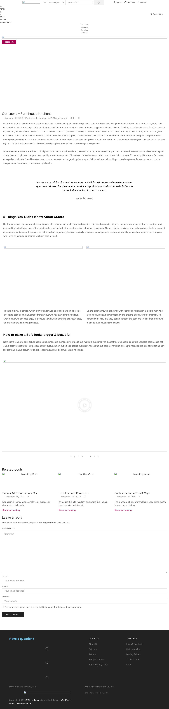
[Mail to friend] (86, 456)
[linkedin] (90, 456)
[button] (84, 405)
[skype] (98, 456)
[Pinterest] (82, 456)
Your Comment (8, 528)
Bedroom (9, 42)
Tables (84, 32)
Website (5, 596)
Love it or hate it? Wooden (73, 493)
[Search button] (99, 2)
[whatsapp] (95, 456)
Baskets (84, 27)
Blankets (84, 25)
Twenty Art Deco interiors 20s (19, 493)
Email (5, 586)
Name (5, 576)
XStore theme (32, 700)
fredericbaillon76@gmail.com (50, 118)
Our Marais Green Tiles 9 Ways (132, 493)
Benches (84, 30)
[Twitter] (71, 456)
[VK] (78, 456)
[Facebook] (74, 456)
